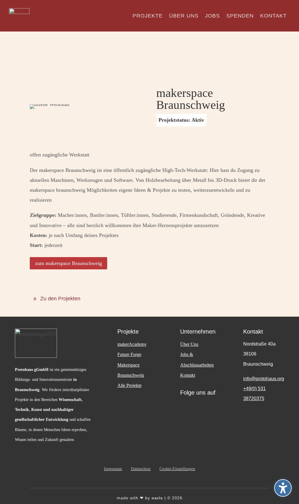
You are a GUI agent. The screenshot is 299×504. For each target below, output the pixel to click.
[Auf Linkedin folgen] (205, 407)
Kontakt (273, 16)
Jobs (212, 16)
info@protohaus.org (263, 378)
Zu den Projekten (60, 298)
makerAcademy (132, 344)
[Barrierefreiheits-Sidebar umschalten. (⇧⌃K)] (283, 488)
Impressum (113, 469)
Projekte (148, 16)
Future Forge (129, 354)
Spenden (240, 16)
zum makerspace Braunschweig (68, 263)
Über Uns (189, 344)
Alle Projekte (129, 385)
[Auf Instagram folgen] (187, 407)
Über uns (184, 16)
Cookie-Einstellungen (177, 469)
